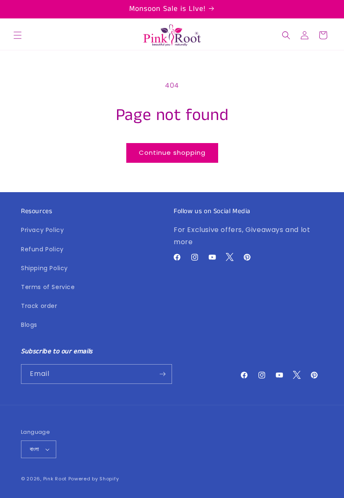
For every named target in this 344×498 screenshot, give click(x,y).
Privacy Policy (42, 230)
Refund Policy (42, 249)
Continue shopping (172, 152)
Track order (39, 306)
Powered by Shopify (93, 478)
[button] (17, 35)
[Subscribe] (162, 374)
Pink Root (55, 478)
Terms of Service (48, 287)
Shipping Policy (44, 268)
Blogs (29, 325)
